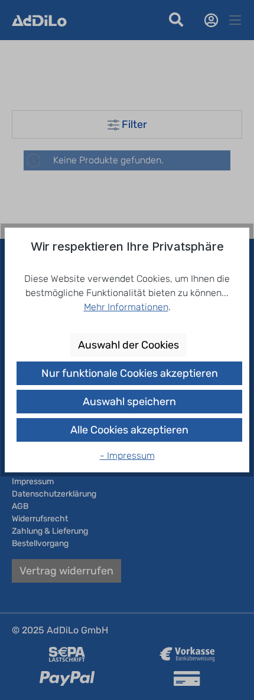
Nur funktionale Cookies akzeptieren (129, 373)
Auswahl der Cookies (128, 345)
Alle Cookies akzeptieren (129, 429)
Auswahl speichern (129, 401)
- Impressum (127, 455)
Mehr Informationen (126, 307)
